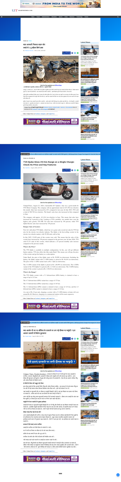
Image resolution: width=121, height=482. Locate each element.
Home (25, 40)
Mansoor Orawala (29, 50)
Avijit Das (27, 167)
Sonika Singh (28, 336)
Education (54, 16)
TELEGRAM (69, 107)
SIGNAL (63, 107)
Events (86, 16)
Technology (79, 16)
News (33, 16)
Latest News (85, 42)
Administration (45, 16)
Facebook (34, 109)
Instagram (45, 109)
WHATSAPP (56, 107)
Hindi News (31, 326)
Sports (60, 16)
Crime (66, 16)
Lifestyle (30, 158)
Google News (51, 113)
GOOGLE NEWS (48, 107)
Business (72, 16)
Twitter (39, 109)
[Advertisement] (60, 28)
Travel (38, 16)
